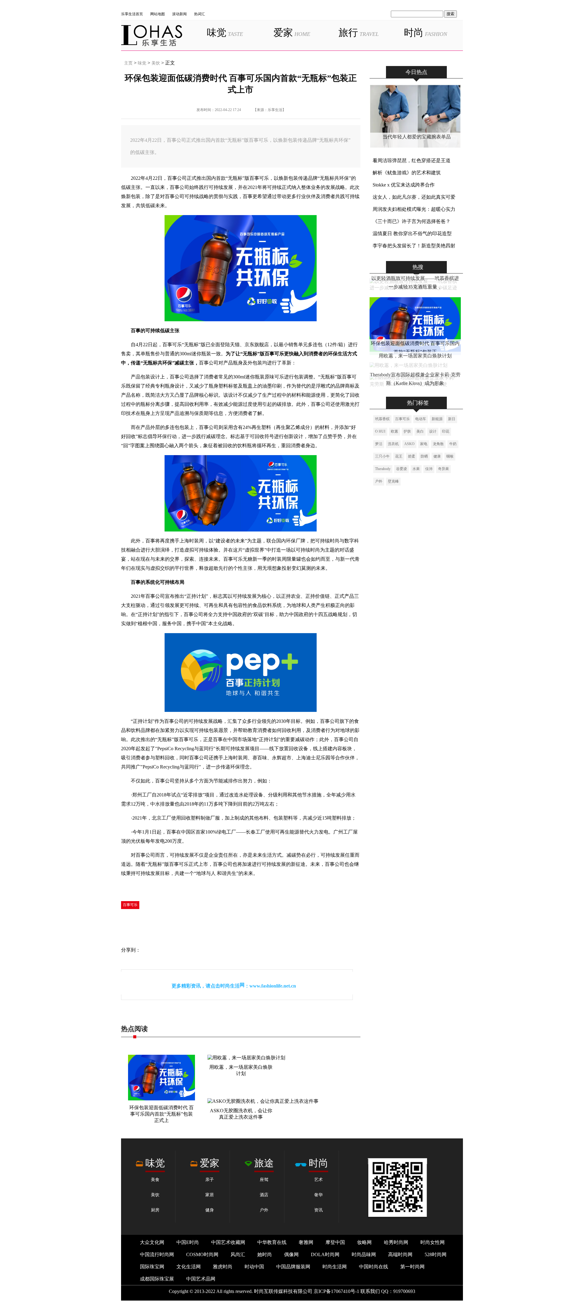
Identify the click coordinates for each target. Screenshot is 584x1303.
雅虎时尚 (222, 1266)
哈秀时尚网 (396, 1242)
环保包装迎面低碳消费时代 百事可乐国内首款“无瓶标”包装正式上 (161, 1114)
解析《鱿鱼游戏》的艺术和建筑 (407, 172)
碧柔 (411, 456)
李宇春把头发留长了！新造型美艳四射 (414, 245)
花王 (398, 456)
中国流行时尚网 (157, 1254)
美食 (155, 1179)
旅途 (264, 1163)
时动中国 (254, 1266)
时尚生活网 (334, 1266)
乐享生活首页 (132, 14)
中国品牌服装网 (293, 1266)
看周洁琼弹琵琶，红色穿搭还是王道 (411, 160)
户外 (378, 481)
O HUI (380, 431)
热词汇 (199, 14)
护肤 (407, 431)
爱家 (291, 32)
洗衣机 (393, 444)
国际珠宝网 (152, 1266)
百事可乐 (130, 905)
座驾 (264, 1179)
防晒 (424, 456)
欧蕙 (394, 431)
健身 (209, 1210)
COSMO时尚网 (202, 1254)
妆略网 (364, 1242)
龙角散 (438, 444)
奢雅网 (306, 1242)
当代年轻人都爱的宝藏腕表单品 (417, 136)
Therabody (383, 469)
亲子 (209, 1179)
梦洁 (378, 444)
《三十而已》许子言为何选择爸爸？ (411, 221)
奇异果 (443, 469)
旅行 (359, 32)
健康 (437, 456)
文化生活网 (188, 1266)
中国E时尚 (187, 1242)
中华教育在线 (272, 1242)
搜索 (450, 14)
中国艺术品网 (200, 1278)
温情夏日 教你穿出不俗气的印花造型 (412, 233)
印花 (445, 431)
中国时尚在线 (373, 1266)
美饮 (155, 63)
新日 (451, 419)
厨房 (155, 1210)
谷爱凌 (401, 469)
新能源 (437, 419)
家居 (209, 1195)
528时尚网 (436, 1254)
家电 (423, 444)
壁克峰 (393, 481)
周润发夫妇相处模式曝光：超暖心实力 (414, 209)
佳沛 (429, 469)
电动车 (420, 419)
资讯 (318, 1210)
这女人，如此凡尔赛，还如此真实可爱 (414, 197)
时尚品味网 (364, 1254)
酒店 (264, 1195)
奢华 (318, 1195)
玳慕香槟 (382, 419)
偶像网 (291, 1254)
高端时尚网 (400, 1254)
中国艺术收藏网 (228, 1242)
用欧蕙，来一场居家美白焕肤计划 (415, 355)
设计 (432, 431)
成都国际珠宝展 (157, 1278)
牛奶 (453, 444)
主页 (128, 63)
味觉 (225, 32)
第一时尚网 (412, 1266)
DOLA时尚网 (325, 1254)
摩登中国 (335, 1242)
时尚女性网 (432, 1242)
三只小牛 (382, 456)
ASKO (409, 444)
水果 (416, 469)
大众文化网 (152, 1242)
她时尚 (264, 1254)
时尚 (425, 32)
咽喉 (450, 456)
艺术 (318, 1179)
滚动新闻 (179, 14)
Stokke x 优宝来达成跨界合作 (404, 184)
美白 (420, 431)
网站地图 (157, 14)
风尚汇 (238, 1254)
